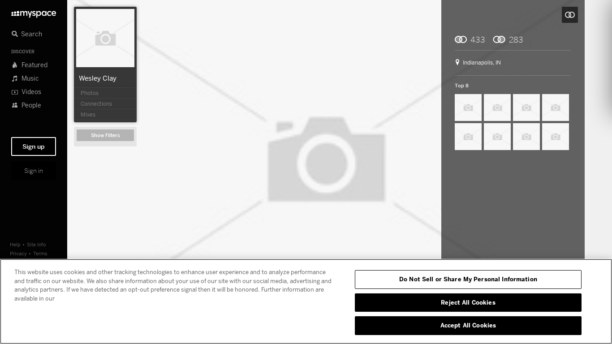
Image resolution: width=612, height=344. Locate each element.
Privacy (18, 253)
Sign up (33, 146)
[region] (306, 301)
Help (15, 244)
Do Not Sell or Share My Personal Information (468, 279)
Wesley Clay (97, 77)
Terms (40, 253)
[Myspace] (33, 12)
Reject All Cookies (468, 302)
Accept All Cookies (468, 325)
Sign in (33, 171)
